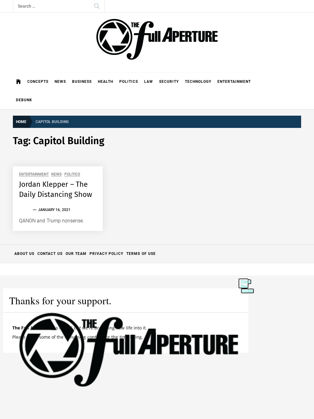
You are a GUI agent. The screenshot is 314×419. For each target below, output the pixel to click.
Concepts (37, 81)
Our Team (76, 254)
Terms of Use (141, 254)
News (60, 81)
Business (82, 81)
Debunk (24, 100)
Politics (128, 81)
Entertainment (234, 81)
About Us (24, 254)
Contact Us (49, 254)
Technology (198, 81)
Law (148, 81)
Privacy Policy (106, 254)
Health (105, 81)
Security (169, 81)
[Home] (18, 81)
